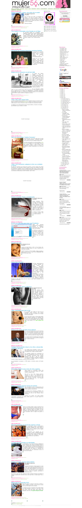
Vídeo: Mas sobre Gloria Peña (20, 99)
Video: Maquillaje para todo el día (20, 310)
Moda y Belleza (56, 8)
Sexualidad (33, 8)
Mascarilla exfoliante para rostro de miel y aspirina (25, 369)
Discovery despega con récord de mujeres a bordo (25, 425)
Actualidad (22, 8)
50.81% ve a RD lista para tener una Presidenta (25, 223)
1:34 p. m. (24, 457)
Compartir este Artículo (16, 26)
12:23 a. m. (25, 381)
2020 (62, 93)
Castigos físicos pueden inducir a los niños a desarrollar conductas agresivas (27, 347)
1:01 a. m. (24, 497)
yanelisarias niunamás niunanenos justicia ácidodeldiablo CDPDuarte (64, 64)
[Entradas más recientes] (11, 501)
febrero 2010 (64, 163)
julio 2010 (64, 104)
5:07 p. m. (24, 325)
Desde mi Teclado (23, 479)
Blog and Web (38, 505)
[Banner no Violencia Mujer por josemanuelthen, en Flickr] (16, 503)
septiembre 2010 (65, 102)
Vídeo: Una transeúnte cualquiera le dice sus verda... (66, 127)
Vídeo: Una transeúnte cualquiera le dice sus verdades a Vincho (26, 165)
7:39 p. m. (24, 282)
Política (38, 8)
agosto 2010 (64, 103)
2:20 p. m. (26, 132)
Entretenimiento (44, 8)
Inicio (12, 8)
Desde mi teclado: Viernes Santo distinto (22, 462)
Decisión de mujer (16, 243)
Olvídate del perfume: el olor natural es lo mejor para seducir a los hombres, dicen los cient (65, 196)
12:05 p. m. (25, 420)
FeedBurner (67, 17)
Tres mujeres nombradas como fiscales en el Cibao (25, 31)
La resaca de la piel (16, 405)
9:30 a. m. (24, 364)
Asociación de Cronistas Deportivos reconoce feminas (26, 50)
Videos (21, 133)
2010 (62, 97)
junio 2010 (64, 105)
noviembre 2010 (65, 100)
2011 (62, 96)
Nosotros (19, 9)
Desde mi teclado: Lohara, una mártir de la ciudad (25, 12)
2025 (62, 90)
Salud (29, 8)
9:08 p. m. (26, 192)
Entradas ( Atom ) (20, 502)
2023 (62, 91)
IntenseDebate (66, 224)
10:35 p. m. (27, 26)
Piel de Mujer (62, 58)
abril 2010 (64, 108)
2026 (62, 89)
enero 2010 (64, 164)
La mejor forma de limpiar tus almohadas (23, 442)
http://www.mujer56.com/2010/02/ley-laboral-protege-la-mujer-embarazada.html (65, 171)
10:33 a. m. (27, 95)
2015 (62, 94)
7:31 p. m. (26, 67)
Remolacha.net (25, 101)
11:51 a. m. (26, 257)
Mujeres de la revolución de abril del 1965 (23, 72)
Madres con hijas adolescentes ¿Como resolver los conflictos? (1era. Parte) (65, 183)
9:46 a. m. (26, 159)
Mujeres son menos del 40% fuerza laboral (23, 329)
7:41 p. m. (26, 238)
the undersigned (22, 505)
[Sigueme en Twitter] (64, 22)
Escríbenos (13, 9)
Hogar (26, 8)
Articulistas (62, 8)
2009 (62, 165)
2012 (62, 95)
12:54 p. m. (25, 342)
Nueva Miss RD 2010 (17, 262)
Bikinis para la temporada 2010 (20, 482)
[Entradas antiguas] (42, 501)
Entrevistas (50, 8)
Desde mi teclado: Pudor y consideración (23, 197)
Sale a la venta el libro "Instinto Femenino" (23, 137)
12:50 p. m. (27, 218)
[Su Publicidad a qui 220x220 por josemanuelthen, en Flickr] (50, 27)
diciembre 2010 (65, 98)
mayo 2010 (64, 107)
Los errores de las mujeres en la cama (65, 208)
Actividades (16, 8)
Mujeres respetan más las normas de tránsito (24, 386)
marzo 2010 (64, 162)
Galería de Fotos (18, 498)
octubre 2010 (64, 101)
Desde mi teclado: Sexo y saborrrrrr (21, 286)
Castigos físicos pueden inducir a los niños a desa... (66, 144)
